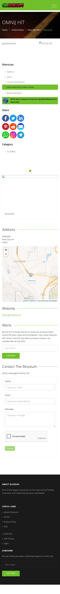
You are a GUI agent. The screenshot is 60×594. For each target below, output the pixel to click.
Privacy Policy (10, 521)
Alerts (9, 77)
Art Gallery (11, 151)
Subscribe (10, 355)
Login (6, 543)
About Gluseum (11, 512)
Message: (9, 409)
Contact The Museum (16, 82)
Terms (7, 517)
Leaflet (25, 301)
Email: (8, 395)
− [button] (6, 254)
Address (10, 72)
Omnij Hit (31, 280)
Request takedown (14, 93)
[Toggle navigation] (54, 6)
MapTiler (33, 301)
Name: (8, 381)
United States (17, 30)
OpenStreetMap (43, 301)
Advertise (8, 533)
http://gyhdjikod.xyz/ (11, 315)
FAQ (6, 526)
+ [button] (6, 250)
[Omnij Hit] (31, 275)
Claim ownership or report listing (20, 87)
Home (5, 30)
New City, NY (33, 30)
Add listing (9, 538)
